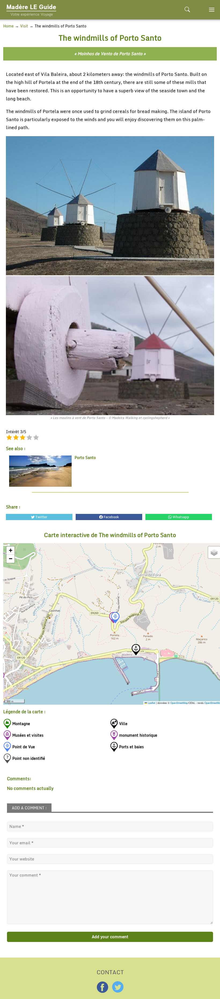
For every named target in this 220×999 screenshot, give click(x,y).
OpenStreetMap (179, 703)
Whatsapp (180, 517)
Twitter (41, 517)
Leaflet (151, 703)
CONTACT (110, 971)
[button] (115, 618)
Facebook (111, 517)
